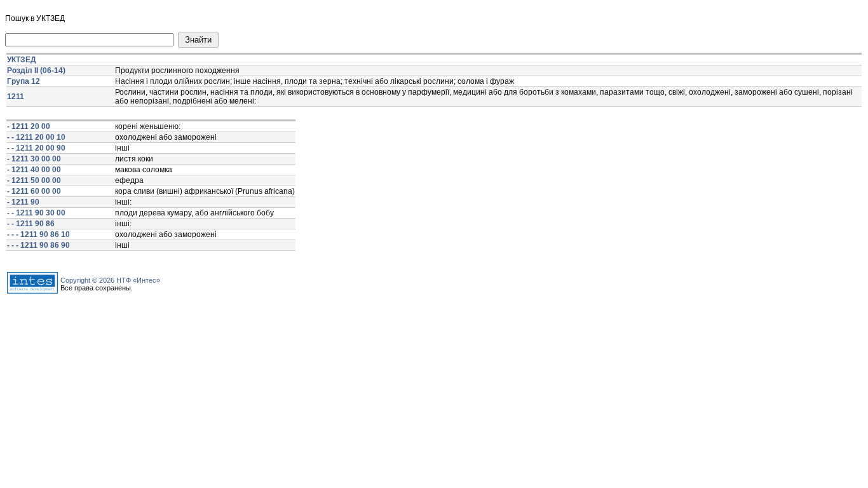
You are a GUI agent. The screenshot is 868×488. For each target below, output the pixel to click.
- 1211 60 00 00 (34, 191)
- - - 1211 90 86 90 (38, 245)
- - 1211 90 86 (31, 223)
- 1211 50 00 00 (34, 180)
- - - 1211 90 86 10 (38, 234)
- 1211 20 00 (28, 126)
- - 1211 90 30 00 (36, 212)
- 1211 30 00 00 (34, 158)
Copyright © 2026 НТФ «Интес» (110, 280)
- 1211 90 (23, 202)
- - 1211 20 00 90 (36, 148)
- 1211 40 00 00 (34, 169)
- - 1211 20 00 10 (36, 137)
